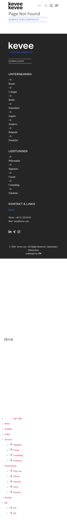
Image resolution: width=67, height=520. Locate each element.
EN (14, 508)
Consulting (14, 185)
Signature (13, 168)
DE (46, 6)
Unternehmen (11, 466)
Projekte (8, 429)
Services (8, 439)
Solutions (13, 193)
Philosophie (14, 160)
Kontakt (8, 497)
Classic (12, 177)
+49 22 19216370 (23, 217)
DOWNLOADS (16, 61)
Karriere (17, 492)
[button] (56, 5)
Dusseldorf (14, 108)
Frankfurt (13, 140)
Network (17, 482)
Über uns (17, 471)
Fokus (7, 434)
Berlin (12, 100)
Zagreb (12, 116)
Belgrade (13, 132)
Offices (16, 476)
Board (12, 83)
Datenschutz (33, 250)
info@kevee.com (21, 221)
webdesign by (33, 253)
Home (7, 424)
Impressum (52, 247)
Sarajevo (13, 124)
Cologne (13, 91)
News (15, 487)
